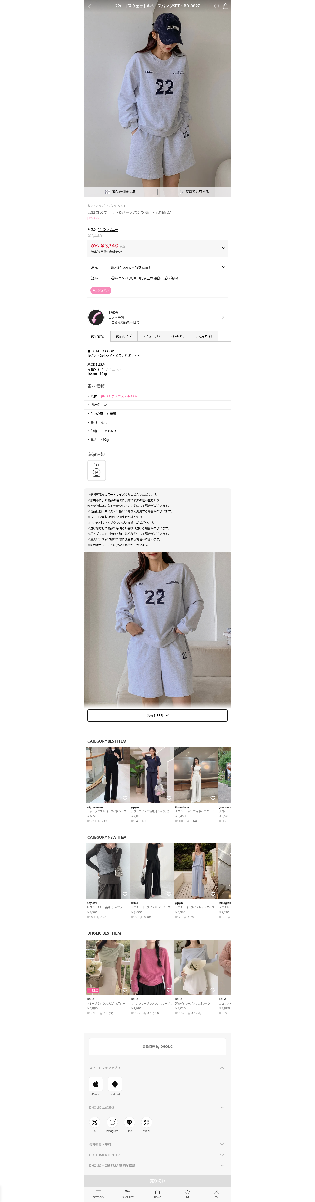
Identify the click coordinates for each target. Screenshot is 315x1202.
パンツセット (117, 206)
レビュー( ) (150, 336)
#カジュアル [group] (101, 290)
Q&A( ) (177, 336)
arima (134, 903)
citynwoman (95, 807)
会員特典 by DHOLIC (157, 1046)
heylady (92, 903)
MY (216, 1197)
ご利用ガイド (204, 336)
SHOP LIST (127, 1197)
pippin (135, 807)
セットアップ (96, 206)
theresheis (182, 807)
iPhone (95, 1094)
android (115, 1094)
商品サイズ (124, 336)
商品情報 (97, 336)
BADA (90, 999)
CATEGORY (98, 1197)
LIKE (187, 1197)
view (222, 317)
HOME (157, 1197)
